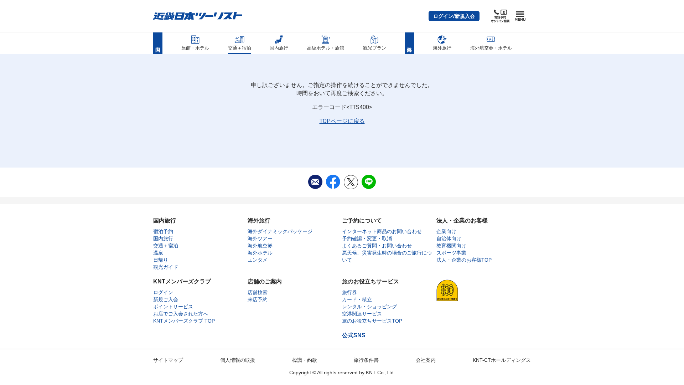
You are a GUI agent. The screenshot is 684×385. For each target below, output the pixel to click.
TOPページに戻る (342, 121)
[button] (454, 16)
